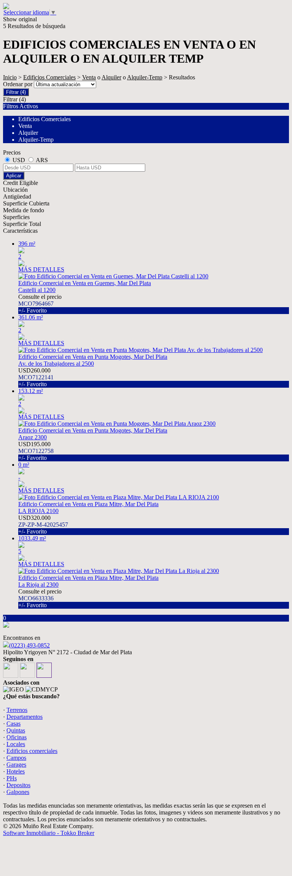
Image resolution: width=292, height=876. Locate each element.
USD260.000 (36, 377)
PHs (11, 778)
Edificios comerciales (31, 751)
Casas (13, 723)
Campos (16, 757)
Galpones (17, 792)
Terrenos (16, 710)
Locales (15, 744)
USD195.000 (36, 451)
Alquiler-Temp (144, 77)
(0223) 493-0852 (29, 645)
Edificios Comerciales (49, 77)
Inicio (10, 77)
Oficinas (16, 737)
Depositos (18, 785)
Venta (89, 77)
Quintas (15, 730)
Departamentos (24, 716)
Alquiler (111, 77)
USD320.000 (43, 525)
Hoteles (15, 771)
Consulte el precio (40, 304)
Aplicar (13, 175)
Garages (16, 764)
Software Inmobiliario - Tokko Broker (48, 833)
